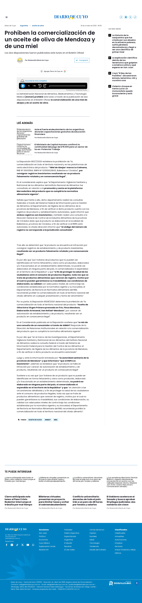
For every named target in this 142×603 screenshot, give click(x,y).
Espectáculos (70, 536)
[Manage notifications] (137, 583)
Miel (55, 420)
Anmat (48, 420)
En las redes (69, 549)
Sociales (93, 536)
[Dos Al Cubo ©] (120, 585)
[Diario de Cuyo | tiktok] (135, 17)
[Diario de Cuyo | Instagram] (126, 17)
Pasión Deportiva (71, 533)
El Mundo (68, 543)
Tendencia (94, 546)
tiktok (17, 545)
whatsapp (33, 545)
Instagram (12, 545)
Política (42, 536)
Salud (92, 539)
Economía (43, 539)
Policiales (68, 529)
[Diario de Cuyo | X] (130, 17)
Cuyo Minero (44, 543)
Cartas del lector (97, 529)
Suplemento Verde (47, 546)
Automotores (120, 539)
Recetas (67, 546)
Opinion (93, 533)
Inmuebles (119, 536)
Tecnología (94, 543)
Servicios (118, 546)
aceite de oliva (35, 420)
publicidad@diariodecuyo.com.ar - (82, 584)
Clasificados (120, 533)
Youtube (28, 545)
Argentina (24, 26)
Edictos (118, 553)
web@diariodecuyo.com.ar (29, 584)
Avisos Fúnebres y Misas (125, 549)
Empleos (118, 543)
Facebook (6, 545)
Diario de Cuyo (10, 26)
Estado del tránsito (98, 549)
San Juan (43, 533)
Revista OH (43, 549)
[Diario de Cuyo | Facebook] (121, 17)
